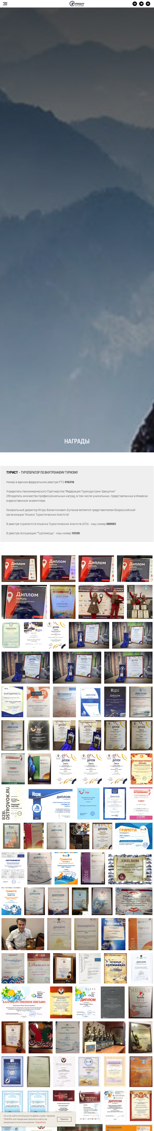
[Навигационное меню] (5, 3)
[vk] (134, 5)
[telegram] (141, 5)
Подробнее (40, 1122)
